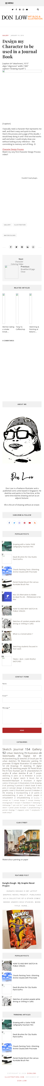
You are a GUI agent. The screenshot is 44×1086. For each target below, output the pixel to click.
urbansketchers (33, 771)
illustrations (25, 783)
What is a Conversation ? (23, 634)
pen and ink (17, 805)
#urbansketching (9, 758)
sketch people (33, 795)
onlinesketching (8, 795)
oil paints (35, 793)
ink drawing (37, 783)
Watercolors (10, 235)
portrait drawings (8, 810)
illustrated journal (23, 790)
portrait (19, 785)
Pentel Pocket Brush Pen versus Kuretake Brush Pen (25, 583)
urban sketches (19, 773)
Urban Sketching (15, 753)
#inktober (29, 776)
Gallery (5, 35)
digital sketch (19, 778)
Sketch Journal (12, 749)
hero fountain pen (16, 771)
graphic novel (8, 790)
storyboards (36, 810)
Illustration (20, 225)
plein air (17, 776)
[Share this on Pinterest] (22, 247)
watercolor (37, 763)
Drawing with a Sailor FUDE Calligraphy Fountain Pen (24, 545)
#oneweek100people (10, 781)
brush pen (34, 758)
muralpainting (22, 793)
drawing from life (32, 788)
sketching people (20, 768)
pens (21, 795)
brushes (36, 798)
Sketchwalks (8, 755)
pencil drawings (29, 805)
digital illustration (21, 763)
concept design (15, 788)
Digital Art (29, 755)
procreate (6, 763)
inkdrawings (6, 805)
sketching (27, 766)
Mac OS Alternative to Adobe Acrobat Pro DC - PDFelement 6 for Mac (27, 596)
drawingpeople (7, 803)
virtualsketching (23, 798)
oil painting (9, 785)
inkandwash (26, 803)
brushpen (28, 781)
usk (30, 773)
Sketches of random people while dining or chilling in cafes (26, 622)
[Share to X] (16, 247)
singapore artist (23, 810)
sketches (23, 758)
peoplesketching (34, 808)
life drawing (7, 793)
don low (22, 1081)
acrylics (5, 773)
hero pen (14, 783)
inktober (36, 790)
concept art (6, 800)
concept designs (19, 800)
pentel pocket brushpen (17, 808)
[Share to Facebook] (11, 247)
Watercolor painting (29, 761)
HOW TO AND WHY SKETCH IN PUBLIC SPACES (25, 610)
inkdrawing (36, 803)
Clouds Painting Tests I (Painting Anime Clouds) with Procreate (26, 570)
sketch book (30, 785)
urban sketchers (9, 761)
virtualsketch (7, 798)
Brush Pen (34, 778)
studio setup (6, 812)
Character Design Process (13, 149)
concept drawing (34, 800)
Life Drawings (12, 766)
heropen (17, 803)
